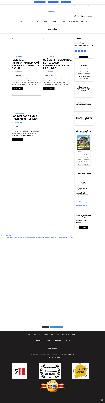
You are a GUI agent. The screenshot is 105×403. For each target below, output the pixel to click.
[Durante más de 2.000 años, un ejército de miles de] (85, 268)
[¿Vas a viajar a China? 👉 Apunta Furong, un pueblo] (19, 267)
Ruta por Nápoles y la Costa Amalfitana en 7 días (82, 193)
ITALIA (21, 56)
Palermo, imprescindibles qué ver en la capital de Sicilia (25, 64)
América (36, 21)
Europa (46, 21)
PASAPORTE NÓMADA (20, 113)
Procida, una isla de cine (82, 188)
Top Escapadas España (39, 2)
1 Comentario (16, 126)
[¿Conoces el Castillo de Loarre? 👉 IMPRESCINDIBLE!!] (46, 272)
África (20, 21)
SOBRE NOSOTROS (65, 334)
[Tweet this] (27, 76)
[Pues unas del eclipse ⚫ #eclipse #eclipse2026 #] (32, 244)
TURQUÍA (53, 56)
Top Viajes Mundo (66, 2)
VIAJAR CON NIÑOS (73, 21)
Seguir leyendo (17, 88)
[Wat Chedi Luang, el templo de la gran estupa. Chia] (6, 259)
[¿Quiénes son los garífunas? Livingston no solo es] (98, 280)
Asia (28, 21)
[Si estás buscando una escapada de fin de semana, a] (72, 267)
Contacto (84, 21)
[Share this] (25, 76)
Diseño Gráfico (70, 354)
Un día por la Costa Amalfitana (83, 181)
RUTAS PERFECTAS (84, 194)
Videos (63, 21)
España (55, 21)
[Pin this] (30, 76)
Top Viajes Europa (53, 2)
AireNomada (19, 71)
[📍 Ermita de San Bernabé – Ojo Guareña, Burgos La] (59, 281)
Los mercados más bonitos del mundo (25, 118)
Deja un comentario (17, 75)
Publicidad (57, 357)
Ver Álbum (84, 227)
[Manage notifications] (101, 400)
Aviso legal (51, 357)
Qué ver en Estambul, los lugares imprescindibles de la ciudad (57, 64)
